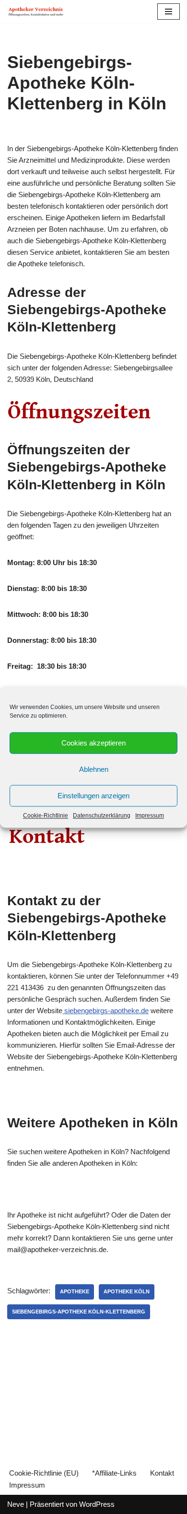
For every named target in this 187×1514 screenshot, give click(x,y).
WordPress (97, 1504)
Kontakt (162, 1473)
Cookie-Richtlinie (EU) (44, 1473)
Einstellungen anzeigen (93, 796)
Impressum (149, 815)
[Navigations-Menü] (168, 11)
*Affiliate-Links (114, 1473)
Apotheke (74, 1291)
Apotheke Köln (127, 1291)
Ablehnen (93, 769)
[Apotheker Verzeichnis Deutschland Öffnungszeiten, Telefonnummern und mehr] (36, 11)
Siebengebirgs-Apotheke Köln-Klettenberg (78, 1311)
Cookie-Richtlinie (45, 815)
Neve (15, 1504)
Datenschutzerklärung (101, 815)
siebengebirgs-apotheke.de (105, 1010)
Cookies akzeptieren (93, 743)
